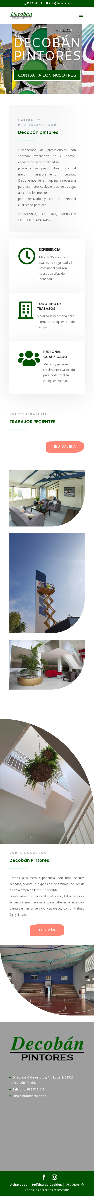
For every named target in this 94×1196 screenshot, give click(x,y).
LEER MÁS (47, 930)
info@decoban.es (34, 1096)
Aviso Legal (19, 1184)
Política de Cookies (47, 1184)
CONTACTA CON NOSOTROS (47, 75)
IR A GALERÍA (65, 446)
